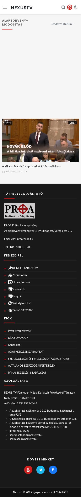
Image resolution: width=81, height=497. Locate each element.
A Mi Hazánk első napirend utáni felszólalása (31, 166)
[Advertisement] (40, 76)
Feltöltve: (16, 171)
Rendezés (61, 24)
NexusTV (22, 7)
